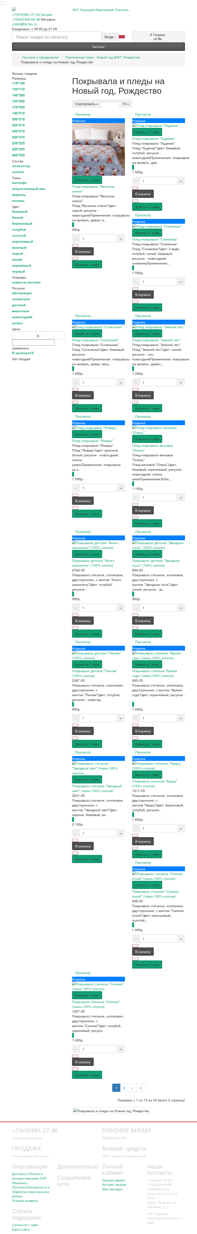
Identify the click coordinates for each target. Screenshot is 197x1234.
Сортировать (85, 103)
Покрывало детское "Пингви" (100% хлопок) (94, 673)
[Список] (104, 101)
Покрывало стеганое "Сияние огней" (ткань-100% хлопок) (155, 894)
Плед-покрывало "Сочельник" (95, 339)
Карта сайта (21, 1229)
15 (124, 103)
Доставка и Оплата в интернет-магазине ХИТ (29, 1176)
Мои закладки (112, 1189)
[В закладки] (75, 245)
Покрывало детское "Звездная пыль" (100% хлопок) (156, 563)
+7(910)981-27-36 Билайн (32, 14)
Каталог (98, 46)
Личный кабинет (113, 1180)
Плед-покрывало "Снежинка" (155, 239)
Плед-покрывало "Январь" (92, 440)
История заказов (114, 1184)
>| (140, 1087)
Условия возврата (25, 1200)
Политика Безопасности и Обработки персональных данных (30, 1191)
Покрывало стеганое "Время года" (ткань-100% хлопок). (154, 673)
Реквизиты (19, 1183)
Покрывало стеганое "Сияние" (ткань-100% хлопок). (96, 1004)
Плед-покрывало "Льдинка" (153, 138)
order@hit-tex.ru (24, 24)
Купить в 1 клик (87, 179)
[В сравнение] (75, 258)
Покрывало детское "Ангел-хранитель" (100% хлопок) (93, 563)
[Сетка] (110, 101)
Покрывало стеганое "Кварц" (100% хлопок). (154, 783)
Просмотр (83, 114)
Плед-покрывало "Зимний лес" (156, 339)
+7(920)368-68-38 (26, 19)
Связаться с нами (25, 1224)
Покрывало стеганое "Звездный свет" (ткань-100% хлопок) (97, 788)
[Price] (116, 101)
